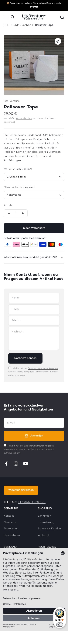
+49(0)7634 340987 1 (32, 502)
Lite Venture (12, 101)
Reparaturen (12, 535)
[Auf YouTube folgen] (25, 463)
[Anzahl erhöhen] (22, 213)
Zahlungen (44, 516)
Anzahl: (8, 205)
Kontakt (9, 516)
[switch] (59, 625)
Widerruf (43, 535)
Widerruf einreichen (21, 490)
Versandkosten (24, 118)
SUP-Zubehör (22, 25)
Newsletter (11, 522)
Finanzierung (46, 522)
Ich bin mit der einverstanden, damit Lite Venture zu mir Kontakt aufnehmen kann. (33, 372)
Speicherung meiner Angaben (43, 369)
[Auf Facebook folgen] (6, 463)
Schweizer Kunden (49, 529)
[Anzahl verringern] (8, 213)
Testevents (11, 529)
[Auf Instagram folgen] (16, 463)
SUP (6, 25)
